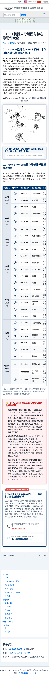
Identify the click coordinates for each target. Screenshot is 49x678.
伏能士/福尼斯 (8, 622)
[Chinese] (43, 1)
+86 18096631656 (16, 649)
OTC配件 (6, 600)
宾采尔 (7, 632)
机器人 (7, 578)
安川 (6, 628)
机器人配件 (9, 603)
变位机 (7, 596)
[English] (30, 1)
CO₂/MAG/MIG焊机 (12, 581)
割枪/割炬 (8, 618)
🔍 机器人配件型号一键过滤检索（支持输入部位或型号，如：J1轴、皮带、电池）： (24, 150)
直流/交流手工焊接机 (13, 592)
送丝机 (7, 610)
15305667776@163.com (21, 539)
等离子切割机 (10, 589)
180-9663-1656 (18, 529)
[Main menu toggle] (44, 14)
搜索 (23, 15)
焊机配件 (8, 607)
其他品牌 (6, 625)
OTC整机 (6, 575)
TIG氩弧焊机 (9, 585)
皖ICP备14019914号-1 (27, 673)
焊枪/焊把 (8, 614)
